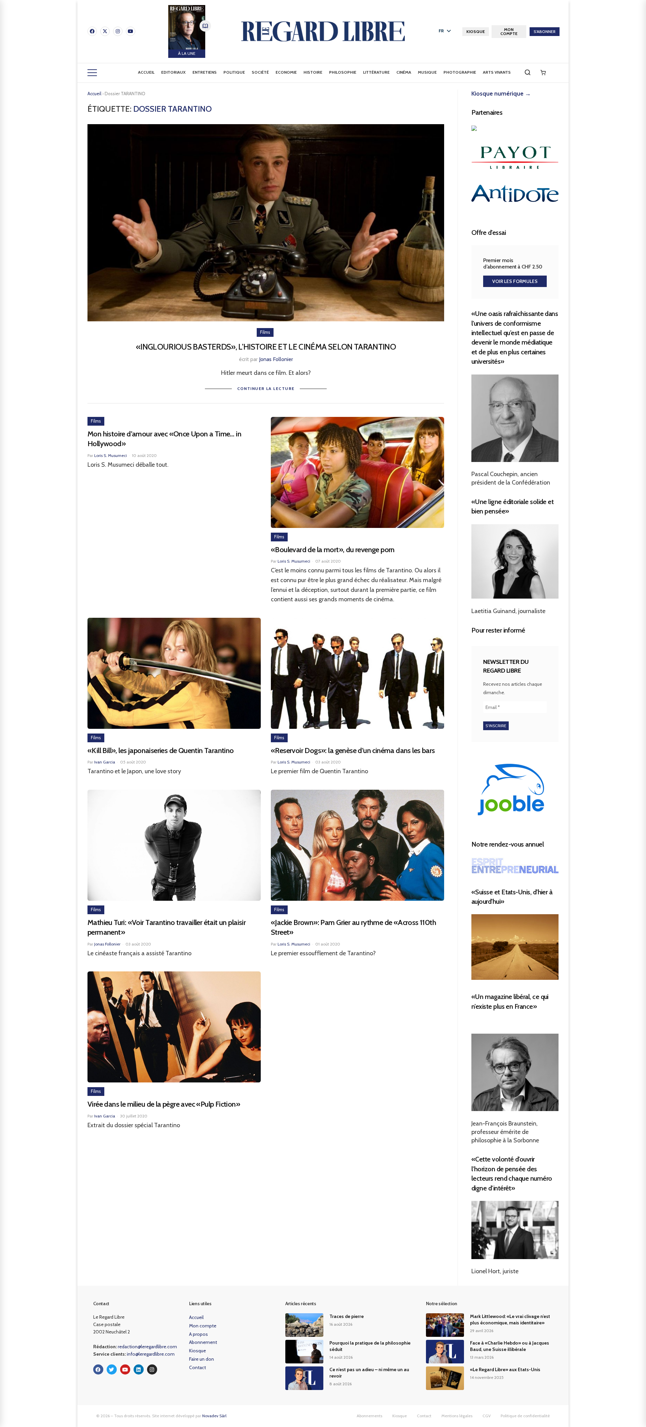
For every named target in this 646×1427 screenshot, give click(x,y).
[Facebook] (92, 31)
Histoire (312, 72)
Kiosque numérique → (501, 93)
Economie (286, 72)
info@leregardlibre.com (151, 1354)
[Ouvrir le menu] (92, 72)
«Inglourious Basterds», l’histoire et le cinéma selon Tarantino (266, 347)
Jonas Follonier (276, 359)
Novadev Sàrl (214, 1415)
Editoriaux (173, 72)
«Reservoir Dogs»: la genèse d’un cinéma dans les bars (353, 750)
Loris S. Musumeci (110, 455)
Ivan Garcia (104, 761)
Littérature (376, 72)
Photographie (459, 72)
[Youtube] (130, 31)
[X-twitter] (105, 31)
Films (265, 332)
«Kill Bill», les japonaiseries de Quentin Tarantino (160, 750)
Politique (234, 72)
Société (260, 72)
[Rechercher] (527, 72)
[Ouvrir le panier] (543, 73)
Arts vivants (497, 72)
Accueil (146, 72)
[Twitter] (112, 1369)
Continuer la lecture (266, 388)
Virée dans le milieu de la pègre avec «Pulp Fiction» (163, 1104)
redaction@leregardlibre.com (147, 1347)
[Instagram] (117, 31)
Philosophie (342, 72)
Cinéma (403, 72)
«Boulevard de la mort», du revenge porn (333, 549)
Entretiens (204, 72)
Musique (427, 72)
